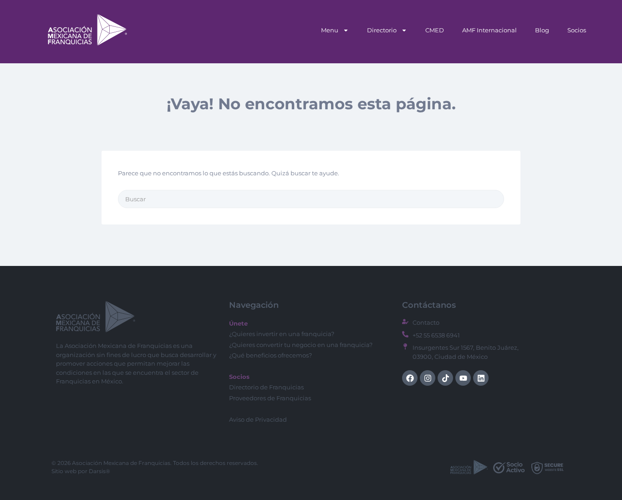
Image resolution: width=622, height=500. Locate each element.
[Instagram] (427, 378)
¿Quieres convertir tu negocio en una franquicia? (300, 344)
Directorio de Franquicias (266, 387)
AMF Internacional (489, 30)
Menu (329, 30)
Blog (542, 30)
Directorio (382, 30)
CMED (434, 30)
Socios (576, 30)
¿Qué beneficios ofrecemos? (270, 355)
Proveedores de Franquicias (270, 398)
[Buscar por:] (311, 199)
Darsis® (99, 471)
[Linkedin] (481, 378)
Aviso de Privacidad (258, 419)
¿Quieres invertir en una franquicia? (281, 333)
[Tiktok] (445, 378)
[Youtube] (463, 378)
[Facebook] (410, 378)
